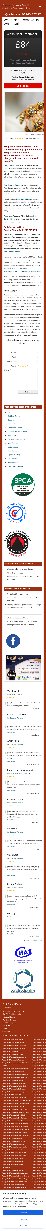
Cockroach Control (15, 428)
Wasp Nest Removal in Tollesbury (13, 1184)
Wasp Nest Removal (15, 466)
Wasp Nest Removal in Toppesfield (14, 1187)
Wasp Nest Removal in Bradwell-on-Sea (15, 1097)
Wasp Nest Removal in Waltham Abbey (15, 1068)
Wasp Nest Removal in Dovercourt (13, 1106)
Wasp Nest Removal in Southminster (14, 1182)
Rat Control (12, 459)
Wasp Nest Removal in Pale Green (14, 1155)
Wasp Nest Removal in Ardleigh (13, 1080)
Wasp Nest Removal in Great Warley (14, 1118)
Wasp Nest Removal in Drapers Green (15, 1109)
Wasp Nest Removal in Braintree (13, 1042)
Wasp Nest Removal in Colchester (13, 1048)
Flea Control (12, 435)
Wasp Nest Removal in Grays (12, 1051)
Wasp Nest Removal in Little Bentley (14, 1132)
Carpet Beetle (13, 424)
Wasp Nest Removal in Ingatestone (14, 1057)
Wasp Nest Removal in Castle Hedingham (16, 1100)
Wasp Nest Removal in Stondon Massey (15, 1173)
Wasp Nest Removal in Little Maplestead (15, 1135)
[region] (23, 1210)
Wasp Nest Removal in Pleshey (12, 1161)
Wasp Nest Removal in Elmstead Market (15, 1112)
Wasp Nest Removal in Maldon (12, 1138)
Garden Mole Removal (16, 439)
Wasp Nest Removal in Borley (12, 1095)
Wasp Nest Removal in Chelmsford (14, 1045)
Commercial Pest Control (17, 431)
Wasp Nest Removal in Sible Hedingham (16, 1179)
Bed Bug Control (14, 416)
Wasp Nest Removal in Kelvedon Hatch (15, 1129)
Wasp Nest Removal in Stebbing (13, 1170)
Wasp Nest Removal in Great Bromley (15, 1126)
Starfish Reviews (37, 940)
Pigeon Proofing (14, 455)
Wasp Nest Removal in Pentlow (12, 1158)
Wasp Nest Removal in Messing (13, 1144)
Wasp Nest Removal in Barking (12, 1039)
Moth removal (13, 447)
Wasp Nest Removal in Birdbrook (13, 1089)
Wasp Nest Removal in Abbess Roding (15, 1074)
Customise (23, 1219)
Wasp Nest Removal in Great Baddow (15, 1124)
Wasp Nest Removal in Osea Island (14, 1153)
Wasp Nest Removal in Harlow (12, 1054)
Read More (11, 732)
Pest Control (12, 451)
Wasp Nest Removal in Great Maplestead (16, 1121)
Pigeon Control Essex (14, 694)
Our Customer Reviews (15, 718)
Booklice (11, 420)
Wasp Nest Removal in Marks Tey (13, 1141)
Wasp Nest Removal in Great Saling (14, 1115)
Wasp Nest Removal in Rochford (13, 1060)
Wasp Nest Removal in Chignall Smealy (15, 1103)
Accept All (23, 1213)
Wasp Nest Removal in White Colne (19, 773)
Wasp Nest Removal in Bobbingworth (14, 1092)
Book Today (23, 85)
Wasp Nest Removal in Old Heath (13, 1150)
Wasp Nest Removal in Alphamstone (14, 1077)
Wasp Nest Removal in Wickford (13, 1071)
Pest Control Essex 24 (20, 5)
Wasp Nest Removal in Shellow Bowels (15, 1176)
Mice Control (13, 443)
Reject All (23, 1226)
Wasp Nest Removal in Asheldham (14, 1083)
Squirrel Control (14, 462)
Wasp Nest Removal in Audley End (14, 1086)
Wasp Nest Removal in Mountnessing (14, 1147)
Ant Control (12, 412)
